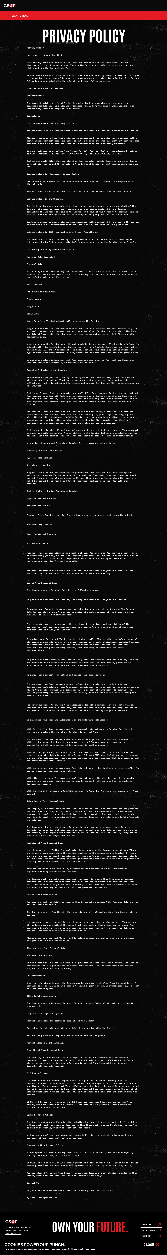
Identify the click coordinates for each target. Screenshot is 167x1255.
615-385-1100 (13, 1233)
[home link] (9, 5)
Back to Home (20, 15)
